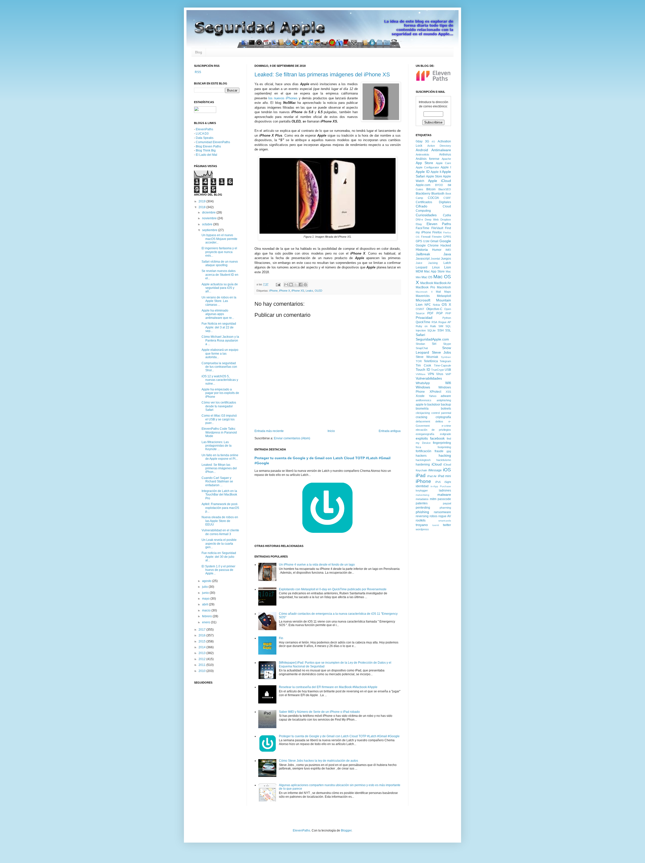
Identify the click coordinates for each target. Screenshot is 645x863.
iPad (421, 475)
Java (447, 254)
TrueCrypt (437, 369)
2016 (202, 635)
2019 (202, 201)
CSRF (447, 197)
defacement (423, 421)
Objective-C (434, 309)
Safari (420, 335)
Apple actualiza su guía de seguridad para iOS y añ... (220, 288)
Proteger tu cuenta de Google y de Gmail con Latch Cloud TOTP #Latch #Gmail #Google (339, 736)
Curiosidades (426, 215)
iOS (447, 469)
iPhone (273, 290)
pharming (445, 507)
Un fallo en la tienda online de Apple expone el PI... (220, 456)
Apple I (446, 167)
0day (419, 141)
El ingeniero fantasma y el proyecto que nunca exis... (219, 251)
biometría (422, 408)
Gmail (434, 241)
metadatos (422, 499)
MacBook (426, 283)
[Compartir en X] (295, 284)
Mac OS (427, 277)
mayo (206, 598)
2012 (202, 659)
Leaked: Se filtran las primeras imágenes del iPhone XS (322, 74)
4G (433, 141)
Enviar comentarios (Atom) (292, 438)
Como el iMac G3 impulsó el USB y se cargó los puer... (219, 419)
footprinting (444, 447)
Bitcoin (431, 189)
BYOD (439, 185)
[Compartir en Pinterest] (305, 284)
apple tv (421, 404)
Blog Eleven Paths (208, 146)
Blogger (346, 830)
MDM (419, 271)
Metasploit (444, 296)
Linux (436, 267)
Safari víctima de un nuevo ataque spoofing (220, 263)
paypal (447, 503)
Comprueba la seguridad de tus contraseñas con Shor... (219, 366)
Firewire (437, 236)
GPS (419, 241)
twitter (447, 525)
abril (205, 604)
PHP (448, 313)
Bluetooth (437, 193)
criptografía (443, 417)
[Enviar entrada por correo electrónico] (278, 284)
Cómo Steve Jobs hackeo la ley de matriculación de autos (318, 760)
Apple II (436, 172)
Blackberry (423, 193)
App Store (424, 163)
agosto (207, 581)
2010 (202, 671)
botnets (446, 408)
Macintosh (444, 287)
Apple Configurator (427, 167)
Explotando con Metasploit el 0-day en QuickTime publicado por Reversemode (332, 589)
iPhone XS (298, 290)
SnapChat (422, 348)
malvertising (422, 495)
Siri (434, 344)
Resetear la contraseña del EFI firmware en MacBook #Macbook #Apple (328, 687)
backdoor (433, 404)
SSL (448, 330)
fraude (439, 451)
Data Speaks (204, 138)
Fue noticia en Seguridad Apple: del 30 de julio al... (219, 556)
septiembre (210, 230)
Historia (422, 250)
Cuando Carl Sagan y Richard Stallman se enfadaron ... (217, 481)
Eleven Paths (439, 224)
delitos (439, 421)
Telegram (445, 361)
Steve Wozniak (427, 357)
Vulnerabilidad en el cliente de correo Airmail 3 (220, 532)
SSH (440, 330)
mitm (433, 499)
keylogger (422, 490)
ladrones (445, 490)
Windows (423, 387)
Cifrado (421, 206)
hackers (421, 455)
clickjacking (423, 412)
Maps (447, 291)
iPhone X (284, 290)
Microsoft (423, 300)
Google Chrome (427, 245)
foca (418, 447)
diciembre (209, 212)
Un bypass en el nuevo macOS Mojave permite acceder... (219, 238)
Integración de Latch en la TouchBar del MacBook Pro (219, 494)
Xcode (420, 396)
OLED (318, 290)
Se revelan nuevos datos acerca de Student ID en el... (220, 274)
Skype (447, 343)
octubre (207, 224)
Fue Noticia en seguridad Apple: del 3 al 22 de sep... (219, 327)
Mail (438, 291)
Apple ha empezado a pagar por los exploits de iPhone (220, 393)
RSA (434, 322)
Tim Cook (423, 365)
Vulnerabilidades (429, 378)
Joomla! (435, 258)
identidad (422, 486)
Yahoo (432, 395)
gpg (448, 451)
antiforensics (423, 400)
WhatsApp (423, 383)
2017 (202, 629)
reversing (422, 516)
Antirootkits (422, 154)
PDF (430, 313)
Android (422, 150)
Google (445, 241)
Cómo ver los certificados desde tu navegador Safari (219, 406)
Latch (447, 263)
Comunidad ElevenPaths (213, 142)
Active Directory (439, 145)
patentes (422, 503)
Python (446, 317)
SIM (440, 326)
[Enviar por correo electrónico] (286, 284)
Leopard (421, 267)
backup (446, 404)
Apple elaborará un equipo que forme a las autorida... (220, 353)
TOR (419, 361)
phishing (422, 512)
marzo (206, 610)
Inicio (331, 431)
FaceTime (422, 228)
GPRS (447, 236)
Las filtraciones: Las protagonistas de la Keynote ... (217, 445)
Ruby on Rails (426, 326)
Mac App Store (434, 271)
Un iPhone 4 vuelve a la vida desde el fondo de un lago (317, 564)
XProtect (435, 391)
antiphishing (444, 400)
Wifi (448, 383)
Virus (439, 374)
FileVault (437, 228)
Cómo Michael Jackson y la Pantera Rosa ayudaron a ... (220, 340)
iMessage (435, 470)
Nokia (436, 304)
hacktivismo (443, 459)
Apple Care (443, 163)
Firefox (437, 232)
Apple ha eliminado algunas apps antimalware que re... (218, 314)
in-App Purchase (441, 486)
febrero (207, 616)
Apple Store (434, 176)
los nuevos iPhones (283, 98)
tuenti (435, 525)
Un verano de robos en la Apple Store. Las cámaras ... (219, 301)
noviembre (209, 218)
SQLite (431, 330)
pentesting (423, 507)
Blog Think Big (206, 150)
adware (446, 396)
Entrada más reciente (269, 431)
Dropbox (445, 219)
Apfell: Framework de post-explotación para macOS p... (220, 507)
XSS (448, 391)
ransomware (442, 512)
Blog (198, 52)
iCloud (437, 464)
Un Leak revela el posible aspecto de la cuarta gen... (219, 543)
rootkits (421, 520)
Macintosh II (424, 291)
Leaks (309, 290)
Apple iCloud (439, 181)
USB (448, 370)
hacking (445, 455)
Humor (436, 250)
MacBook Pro (425, 287)
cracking (421, 417)
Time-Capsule (442, 365)
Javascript (423, 258)
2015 (202, 641)
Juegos (446, 258)
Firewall (425, 236)
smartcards (444, 520)
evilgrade (445, 434)
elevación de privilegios (433, 429)
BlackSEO (444, 189)
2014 (202, 647)
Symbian (446, 357)
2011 (202, 665)
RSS (197, 72)
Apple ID (423, 172)
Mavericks (423, 296)
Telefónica (431, 361)
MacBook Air (442, 283)
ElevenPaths (204, 129)
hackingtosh (423, 459)
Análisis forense (427, 159)
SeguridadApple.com (432, 339)
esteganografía (425, 434)
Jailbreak (423, 254)
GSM (426, 241)
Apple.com (423, 185)
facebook (437, 438)
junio (206, 593)
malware (444, 494)
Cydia (447, 215)
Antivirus (445, 154)
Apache (446, 158)
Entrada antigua (390, 431)
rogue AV (444, 516)
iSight (447, 481)
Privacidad (424, 318)
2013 (202, 653)
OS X (446, 304)
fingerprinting (442, 443)
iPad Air (432, 476)
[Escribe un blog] (291, 284)
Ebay (419, 224)
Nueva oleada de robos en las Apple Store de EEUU (220, 520)
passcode (444, 499)
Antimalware (441, 150)
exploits (422, 438)
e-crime (446, 425)
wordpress (422, 529)
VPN (431, 374)
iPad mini (444, 476)
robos (433, 516)
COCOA (433, 198)
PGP (439, 313)
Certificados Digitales (433, 202)
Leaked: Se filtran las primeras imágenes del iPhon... (219, 468)
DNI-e (419, 219)
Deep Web (432, 219)
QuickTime (423, 322)
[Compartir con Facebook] (300, 284)
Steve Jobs (441, 352)
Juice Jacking (427, 262)
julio (205, 587)
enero (206, 622)
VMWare (421, 374)
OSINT (420, 309)
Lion (447, 267)
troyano (422, 525)
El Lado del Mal (206, 155)
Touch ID (423, 369)
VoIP (448, 374)
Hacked (445, 245)
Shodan (420, 343)
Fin (281, 638)
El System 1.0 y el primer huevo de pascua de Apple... (218, 570)
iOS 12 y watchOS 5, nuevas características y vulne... (220, 380)
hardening (423, 464)
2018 (202, 207)
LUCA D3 (202, 133)
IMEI (448, 249)
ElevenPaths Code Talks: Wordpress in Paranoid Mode (219, 432)
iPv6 (438, 481)
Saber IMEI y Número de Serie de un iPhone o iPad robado (319, 712)
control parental (441, 412)
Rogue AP (444, 322)
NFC (428, 304)
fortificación (423, 451)
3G (427, 141)
